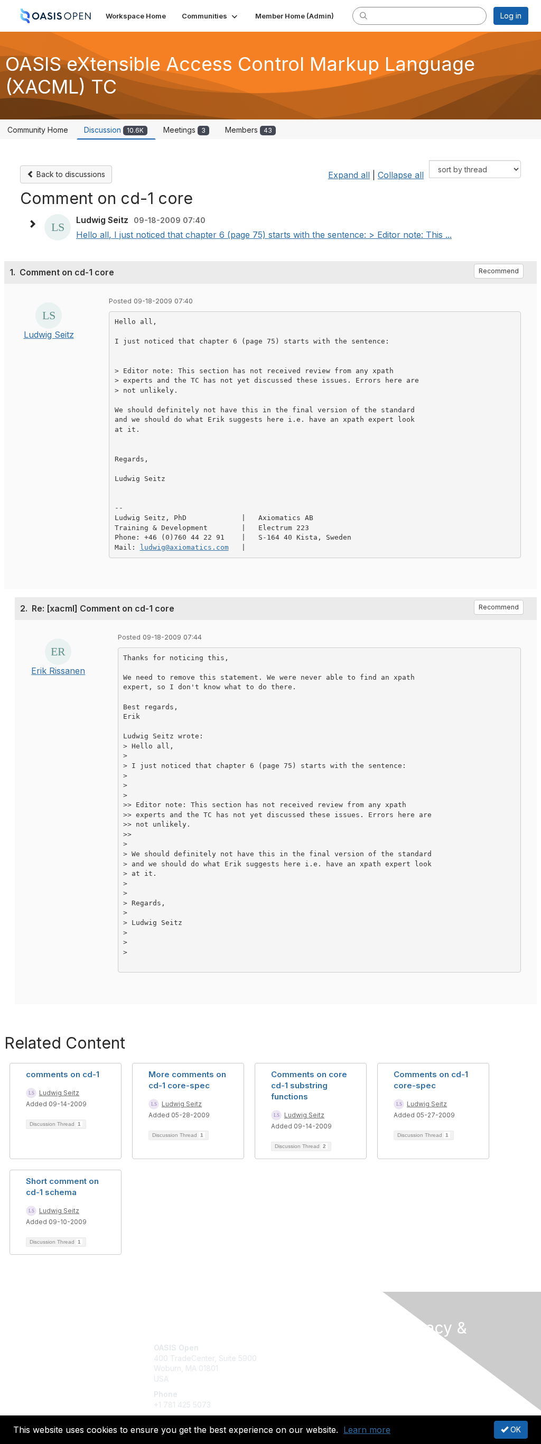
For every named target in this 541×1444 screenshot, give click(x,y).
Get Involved (297, 1347)
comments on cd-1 (62, 1074)
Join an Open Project (312, 1363)
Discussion (114, 129)
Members (248, 129)
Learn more (366, 1429)
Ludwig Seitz (49, 334)
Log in (510, 15)
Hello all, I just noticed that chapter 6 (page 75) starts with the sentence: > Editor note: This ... (264, 234)
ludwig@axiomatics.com (184, 547)
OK (514, 1429)
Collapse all (401, 175)
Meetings (184, 129)
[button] (210, 16)
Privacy (409, 1377)
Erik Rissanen (58, 670)
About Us (412, 1366)
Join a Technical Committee (323, 1378)
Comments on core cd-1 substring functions (309, 1085)
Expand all (349, 175)
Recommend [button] (499, 271)
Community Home (37, 129)
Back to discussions (69, 174)
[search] (363, 15)
